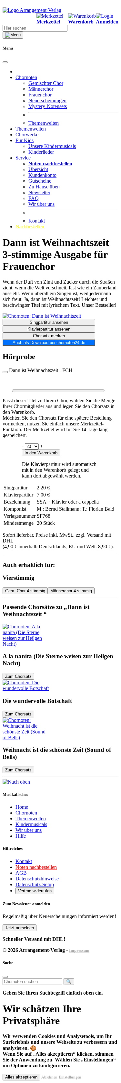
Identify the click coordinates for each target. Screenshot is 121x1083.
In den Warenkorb (41, 452)
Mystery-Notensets (47, 106)
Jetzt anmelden (19, 927)
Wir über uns (41, 204)
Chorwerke (26, 134)
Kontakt (36, 220)
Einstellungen (70, 1077)
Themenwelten (43, 123)
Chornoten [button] (26, 77)
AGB (21, 873)
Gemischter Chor (45, 83)
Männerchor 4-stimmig (71, 590)
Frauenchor (40, 94)
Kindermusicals (31, 824)
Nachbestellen (29, 226)
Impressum (79, 950)
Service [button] (23, 157)
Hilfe (20, 836)
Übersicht (38, 169)
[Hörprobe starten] (5, 372)
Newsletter (39, 192)
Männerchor (40, 89)
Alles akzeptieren (21, 1077)
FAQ (33, 198)
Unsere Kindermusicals (52, 146)
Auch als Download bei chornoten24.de (49, 342)
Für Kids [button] (24, 140)
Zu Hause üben (44, 186)
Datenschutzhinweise (37, 878)
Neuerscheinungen (47, 100)
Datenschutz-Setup (34, 884)
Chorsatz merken (49, 335)
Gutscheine (39, 181)
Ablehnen (49, 1077)
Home (21, 807)
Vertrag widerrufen (35, 890)
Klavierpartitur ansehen (48, 329)
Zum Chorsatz (18, 676)
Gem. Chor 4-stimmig (25, 590)
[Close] (5, 62)
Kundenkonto (42, 175)
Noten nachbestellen (36, 867)
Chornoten (26, 812)
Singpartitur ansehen (49, 322)
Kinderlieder (41, 152)
